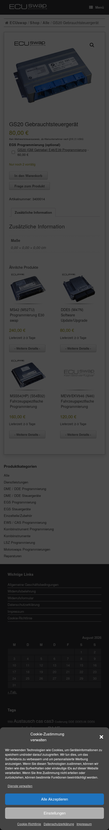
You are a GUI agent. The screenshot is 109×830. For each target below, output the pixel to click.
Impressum (84, 824)
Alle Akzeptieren (54, 799)
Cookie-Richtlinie (29, 824)
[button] (101, 736)
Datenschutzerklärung (59, 824)
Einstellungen (55, 813)
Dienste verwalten (20, 786)
